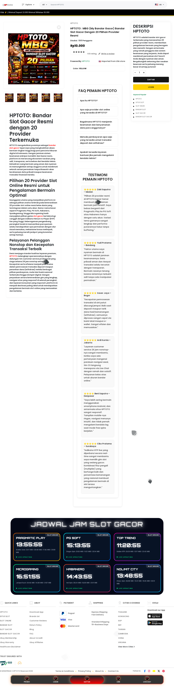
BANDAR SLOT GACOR (144, 117)
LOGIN (151, 87)
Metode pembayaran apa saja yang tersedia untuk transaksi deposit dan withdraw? (96, 140)
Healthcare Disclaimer (10, 646)
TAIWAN (121, 629)
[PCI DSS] (6, 663)
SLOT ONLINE (140, 106)
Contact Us (113, 671)
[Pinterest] (163, 671)
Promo (27, 682)
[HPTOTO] (8, 4)
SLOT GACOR (140, 113)
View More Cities (126, 646)
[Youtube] (154, 671)
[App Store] (155, 617)
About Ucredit (36, 638)
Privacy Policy (84, 671)
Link (118, 682)
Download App (36, 612)
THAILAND (122, 612)
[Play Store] (155, 623)
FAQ (31, 633)
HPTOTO (13, 256)
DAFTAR (151, 79)
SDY (119, 625)
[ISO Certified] (18, 663)
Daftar (87, 682)
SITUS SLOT (140, 102)
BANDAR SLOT (141, 109)
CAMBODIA (123, 633)
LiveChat (147, 682)
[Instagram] (149, 671)
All (43, 4)
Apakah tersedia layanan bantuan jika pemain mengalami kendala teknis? (97, 155)
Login (55, 682)
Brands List (35, 616)
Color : (79, 68)
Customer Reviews (38, 620)
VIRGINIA (122, 642)
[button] (59, 27)
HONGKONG (123, 616)
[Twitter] (159, 671)
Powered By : (76, 61)
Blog (32, 629)
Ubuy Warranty (7, 642)
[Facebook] (145, 671)
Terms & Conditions (64, 671)
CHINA (121, 638)
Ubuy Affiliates (36, 642)
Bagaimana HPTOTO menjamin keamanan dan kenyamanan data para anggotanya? (96, 124)
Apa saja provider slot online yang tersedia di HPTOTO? (95, 111)
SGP (120, 620)
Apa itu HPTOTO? (89, 100)
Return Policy (36, 625)
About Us (99, 671)
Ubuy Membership (8, 638)
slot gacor (38, 216)
